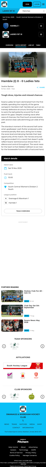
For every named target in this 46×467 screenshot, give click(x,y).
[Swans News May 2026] (12, 326)
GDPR (33, 450)
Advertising (33, 447)
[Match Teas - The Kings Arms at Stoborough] (14, 346)
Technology (23, 450)
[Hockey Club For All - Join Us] (12, 296)
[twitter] (23, 421)
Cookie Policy (14, 455)
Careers (13, 450)
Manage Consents (30, 455)
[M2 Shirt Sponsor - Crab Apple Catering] (32, 397)
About (23, 447)
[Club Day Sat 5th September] (12, 311)
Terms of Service (16, 453)
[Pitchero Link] (23, 442)
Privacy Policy (31, 453)
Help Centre (13, 447)
